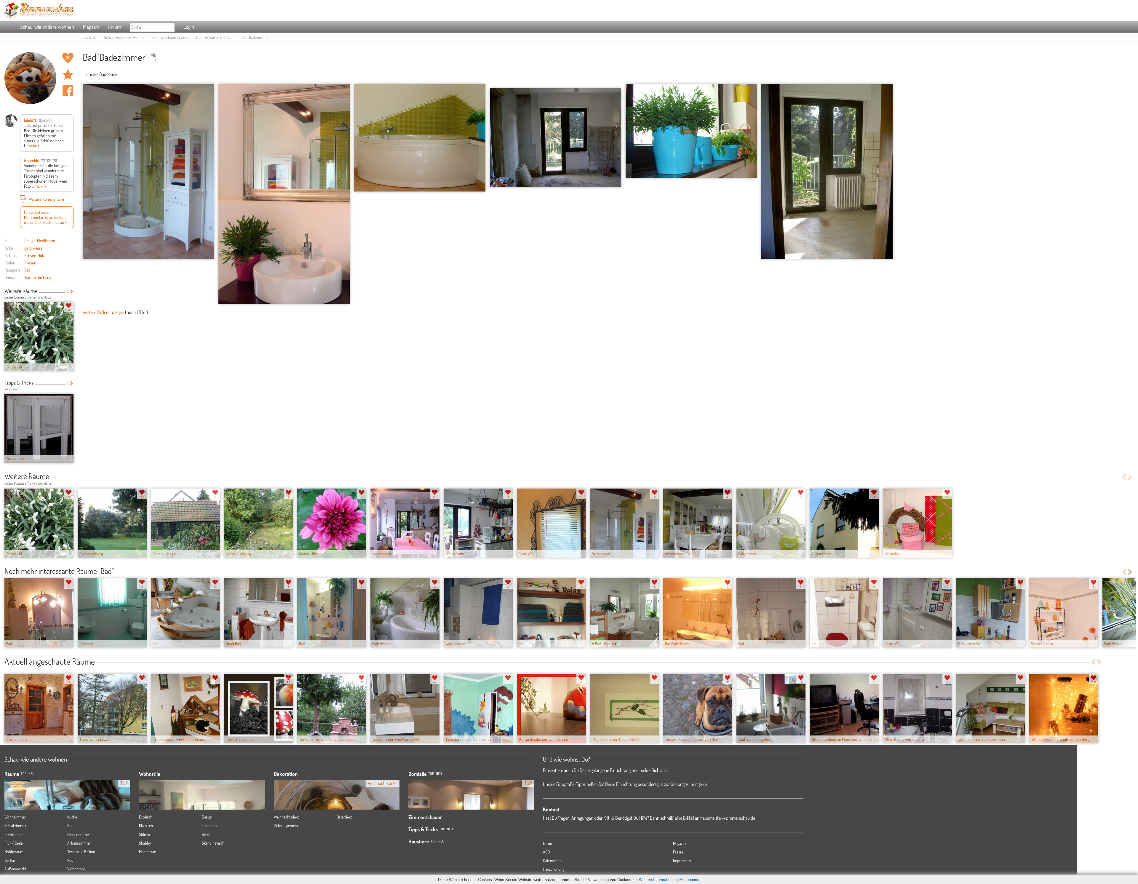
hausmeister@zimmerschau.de (727, 818)
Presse (678, 851)
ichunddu (31, 160)
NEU (31, 773)
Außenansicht (15, 868)
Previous (67, 291)
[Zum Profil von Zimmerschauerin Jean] (30, 78)
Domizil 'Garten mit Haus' (215, 37)
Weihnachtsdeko (287, 816)
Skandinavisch (213, 842)
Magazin (91, 26)
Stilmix (144, 834)
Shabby (145, 842)
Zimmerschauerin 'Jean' (170, 37)
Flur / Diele (13, 842)
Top (431, 773)
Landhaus (209, 825)
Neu (439, 773)
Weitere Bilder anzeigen (103, 312)
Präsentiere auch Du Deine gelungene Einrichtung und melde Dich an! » (605, 770)
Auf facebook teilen (68, 91)
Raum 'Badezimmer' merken (68, 74)
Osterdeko (345, 816)
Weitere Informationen (658, 879)
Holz (41, 255)
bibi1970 (30, 120)
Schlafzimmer (15, 825)
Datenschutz (552, 860)
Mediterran (46, 240)
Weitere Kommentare (43, 199)
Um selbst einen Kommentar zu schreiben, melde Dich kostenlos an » (45, 217)
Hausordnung (553, 869)
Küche (72, 816)
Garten (9, 860)
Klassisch (146, 825)
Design (30, 240)
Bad (27, 269)
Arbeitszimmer (79, 842)
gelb (27, 247)
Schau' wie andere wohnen (47, 26)
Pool (70, 860)
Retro (206, 834)
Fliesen (30, 255)
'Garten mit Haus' (38, 277)
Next (71, 291)
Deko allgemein (286, 825)
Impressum (682, 860)
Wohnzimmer (15, 816)
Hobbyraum (13, 851)
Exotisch (145, 816)
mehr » (33, 145)
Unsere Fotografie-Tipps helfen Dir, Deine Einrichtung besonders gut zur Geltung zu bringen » (625, 784)
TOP (23, 773)
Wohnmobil (76, 868)
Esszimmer (13, 834)
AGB (546, 851)
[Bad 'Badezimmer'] (148, 171)
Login (188, 26)
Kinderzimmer (78, 834)
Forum (114, 26)
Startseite (90, 37)
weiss (37, 247)
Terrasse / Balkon (81, 851)
